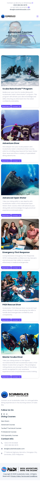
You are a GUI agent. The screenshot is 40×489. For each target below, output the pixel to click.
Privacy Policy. (16, 476)
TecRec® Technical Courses (11, 428)
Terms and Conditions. (29, 476)
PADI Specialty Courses (9, 435)
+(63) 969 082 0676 (20, 5)
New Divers (5, 421)
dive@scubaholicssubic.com (20, 9)
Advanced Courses (8, 425)
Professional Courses (8, 432)
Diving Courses (11, 36)
